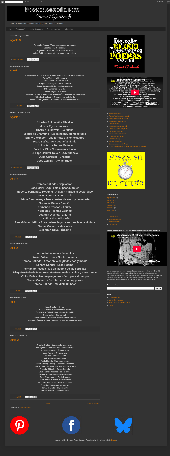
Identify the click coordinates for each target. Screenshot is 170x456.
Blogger (113, 440)
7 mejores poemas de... (117, 136)
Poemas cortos (114, 124)
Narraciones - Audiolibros (117, 121)
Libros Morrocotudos (116, 300)
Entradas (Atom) (25, 407)
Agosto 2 (15, 70)
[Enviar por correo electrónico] (28, 59)
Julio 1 (14, 301)
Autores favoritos (53, 29)
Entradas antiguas (93, 404)
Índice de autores (36, 29)
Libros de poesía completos (118, 129)
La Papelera (68, 29)
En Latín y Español (115, 141)
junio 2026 (110, 203)
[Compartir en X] (32, 59)
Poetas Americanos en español (119, 116)
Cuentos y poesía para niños (118, 126)
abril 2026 (110, 208)
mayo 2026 (111, 205)
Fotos (111, 305)
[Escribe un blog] (30, 59)
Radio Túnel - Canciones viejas (119, 302)
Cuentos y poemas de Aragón (119, 144)
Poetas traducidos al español (119, 118)
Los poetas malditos (115, 131)
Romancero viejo (114, 139)
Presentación (21, 29)
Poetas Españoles (115, 113)
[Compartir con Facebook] (35, 59)
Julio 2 (14, 247)
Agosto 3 (15, 40)
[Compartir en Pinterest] (37, 59)
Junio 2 (14, 339)
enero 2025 (111, 210)
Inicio (10, 29)
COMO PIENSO (114, 297)
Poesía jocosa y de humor (117, 134)
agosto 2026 (111, 198)
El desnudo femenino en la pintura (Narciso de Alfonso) (127, 146)
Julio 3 (14, 178)
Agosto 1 (15, 116)
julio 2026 (110, 200)
